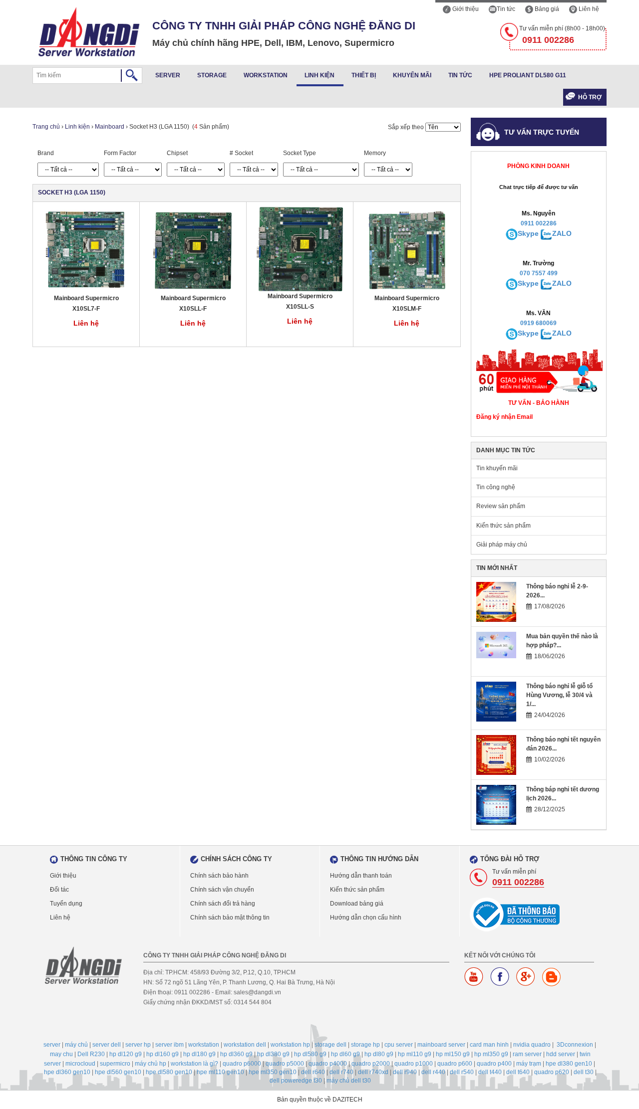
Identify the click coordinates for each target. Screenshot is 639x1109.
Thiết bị (363, 75)
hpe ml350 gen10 (273, 1072)
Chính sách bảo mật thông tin (230, 917)
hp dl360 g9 (236, 1054)
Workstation (266, 75)
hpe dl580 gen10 (169, 1072)
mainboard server (441, 1044)
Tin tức (506, 8)
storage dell (330, 1044)
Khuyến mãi (412, 75)
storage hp (365, 1044)
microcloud (80, 1063)
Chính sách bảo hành (219, 875)
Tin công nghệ (495, 487)
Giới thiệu (465, 8)
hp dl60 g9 (345, 1054)
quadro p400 (494, 1063)
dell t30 (584, 1072)
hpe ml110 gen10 (220, 1072)
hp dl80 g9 (378, 1054)
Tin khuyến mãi (497, 468)
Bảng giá (546, 8)
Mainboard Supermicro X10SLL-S (300, 301)
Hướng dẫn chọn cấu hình (365, 917)
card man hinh (489, 1044)
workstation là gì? (194, 1063)
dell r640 (313, 1072)
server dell (106, 1044)
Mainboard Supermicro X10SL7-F (86, 303)
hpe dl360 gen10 (67, 1072)
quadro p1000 (413, 1063)
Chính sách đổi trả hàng (222, 903)
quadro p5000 (285, 1063)
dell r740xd (373, 1072)
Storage (212, 75)
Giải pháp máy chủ (501, 544)
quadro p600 (454, 1063)
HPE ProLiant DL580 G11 (527, 75)
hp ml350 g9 (491, 1054)
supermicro (115, 1063)
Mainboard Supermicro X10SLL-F (193, 303)
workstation (203, 1044)
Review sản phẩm (500, 506)
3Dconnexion (575, 1044)
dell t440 (490, 1072)
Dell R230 (91, 1054)
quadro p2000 (370, 1063)
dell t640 (518, 1072)
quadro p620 (551, 1072)
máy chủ (76, 1044)
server (51, 1044)
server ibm (169, 1044)
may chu (61, 1054)
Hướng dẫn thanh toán (361, 875)
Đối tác (59, 889)
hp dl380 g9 (273, 1054)
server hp (138, 1044)
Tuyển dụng (66, 903)
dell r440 (433, 1072)
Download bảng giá (356, 903)
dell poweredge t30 (296, 1080)
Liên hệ (588, 8)
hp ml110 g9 (414, 1054)
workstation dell (245, 1044)
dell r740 (341, 1072)
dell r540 (462, 1072)
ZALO (562, 233)
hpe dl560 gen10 (118, 1072)
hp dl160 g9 (162, 1054)
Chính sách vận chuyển (222, 889)
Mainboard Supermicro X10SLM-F (406, 303)
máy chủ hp (150, 1063)
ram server (527, 1054)
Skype (528, 233)
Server (167, 75)
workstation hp (290, 1044)
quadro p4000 (328, 1063)
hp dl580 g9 (310, 1054)
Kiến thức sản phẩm (503, 525)
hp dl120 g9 (125, 1054)
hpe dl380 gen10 (569, 1063)
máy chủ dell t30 (348, 1080)
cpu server (398, 1044)
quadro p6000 (242, 1063)
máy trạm (528, 1063)
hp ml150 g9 (453, 1054)
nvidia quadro (532, 1044)
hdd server (560, 1054)
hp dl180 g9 (199, 1054)
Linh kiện (319, 75)
